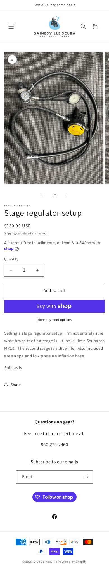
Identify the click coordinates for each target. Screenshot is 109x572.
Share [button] (16, 384)
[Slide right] (67, 195)
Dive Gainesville (45, 562)
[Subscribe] (86, 477)
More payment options (54, 319)
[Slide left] (42, 195)
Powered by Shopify (72, 562)
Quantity (11, 259)
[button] (11, 26)
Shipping (10, 233)
